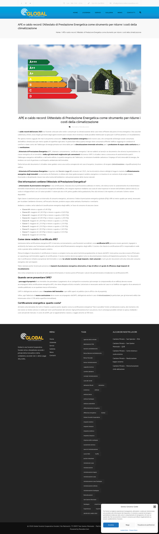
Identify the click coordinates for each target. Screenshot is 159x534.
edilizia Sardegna (89, 399)
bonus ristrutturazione (90, 362)
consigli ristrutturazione (91, 376)
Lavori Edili (87, 454)
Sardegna (86, 504)
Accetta (111, 525)
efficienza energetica (90, 413)
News (120, 12)
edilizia (97, 390)
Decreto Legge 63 (65, 171)
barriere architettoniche (91, 348)
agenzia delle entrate (90, 339)
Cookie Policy (124, 530)
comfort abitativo (89, 371)
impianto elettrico (89, 431)
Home (75, 12)
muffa (97, 454)
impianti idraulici (89, 426)
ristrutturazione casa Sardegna (93, 481)
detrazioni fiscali (88, 385)
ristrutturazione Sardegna (91, 490)
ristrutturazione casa (90, 476)
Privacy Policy (133, 530)
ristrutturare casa (89, 463)
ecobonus (86, 390)
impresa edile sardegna (91, 440)
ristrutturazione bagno (90, 472)
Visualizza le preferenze (146, 525)
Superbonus (87, 509)
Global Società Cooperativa (92, 417)
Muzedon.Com (84, 529)
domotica (101, 385)
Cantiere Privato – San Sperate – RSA (126, 339)
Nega (127, 525)
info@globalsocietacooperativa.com (125, 3)
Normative (75, 127)
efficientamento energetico (92, 408)
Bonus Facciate (88, 358)
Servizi (98, 12)
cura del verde (88, 380)
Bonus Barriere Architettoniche (93, 353)
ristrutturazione (118, 164)
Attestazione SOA (89, 344)
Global (103, 413)
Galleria (109, 12)
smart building (99, 504)
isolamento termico (89, 445)
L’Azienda (86, 12)
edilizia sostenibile (89, 403)
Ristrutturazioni (84, 127)
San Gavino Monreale (90, 499)
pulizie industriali (89, 458)
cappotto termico (89, 367)
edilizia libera (88, 394)
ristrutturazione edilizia (90, 486)
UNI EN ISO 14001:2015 (90, 513)
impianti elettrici (88, 422)
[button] (155, 507)
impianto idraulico (89, 435)
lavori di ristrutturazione (91, 449)
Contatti (131, 12)
